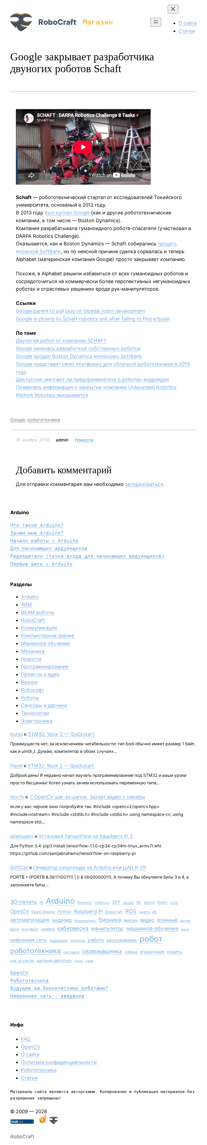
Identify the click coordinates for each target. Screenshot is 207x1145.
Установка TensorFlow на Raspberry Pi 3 (86, 836)
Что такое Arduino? (37, 525)
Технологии (35, 713)
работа (96, 940)
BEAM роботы (37, 612)
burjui (16, 734)
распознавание (121, 940)
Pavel (16, 765)
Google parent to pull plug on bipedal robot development (80, 311)
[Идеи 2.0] (42, 1122)
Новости (84, 440)
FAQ (25, 1039)
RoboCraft (57, 22)
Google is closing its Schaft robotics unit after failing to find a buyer (93, 319)
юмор (89, 961)
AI (41, 902)
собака (131, 951)
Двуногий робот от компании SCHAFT (61, 340)
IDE (138, 902)
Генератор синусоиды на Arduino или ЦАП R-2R (89, 867)
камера (47, 929)
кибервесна (72, 928)
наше (185, 929)
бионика (110, 920)
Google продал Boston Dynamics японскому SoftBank (79, 356)
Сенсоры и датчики (44, 705)
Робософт (32, 690)
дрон (14, 929)
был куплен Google (67, 212)
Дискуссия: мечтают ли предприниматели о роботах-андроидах (92, 379)
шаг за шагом (22, 960)
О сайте (30, 1054)
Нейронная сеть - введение (47, 996)
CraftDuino (102, 902)
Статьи (29, 1078)
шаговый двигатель (54, 960)
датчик (185, 921)
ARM (26, 604)
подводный (58, 940)
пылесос (77, 940)
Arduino (30, 597)
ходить (174, 951)
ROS (130, 911)
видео (147, 920)
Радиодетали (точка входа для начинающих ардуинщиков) (87, 556)
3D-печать (23, 902)
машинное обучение (152, 928)
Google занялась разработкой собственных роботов (78, 348)
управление (152, 951)
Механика (32, 651)
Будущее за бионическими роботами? (59, 988)
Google (17, 419)
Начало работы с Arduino (44, 541)
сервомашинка (102, 951)
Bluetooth (84, 902)
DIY (116, 902)
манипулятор (107, 928)
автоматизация (29, 920)
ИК (154, 912)
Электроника (36, 721)
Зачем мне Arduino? (37, 533)
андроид (62, 920)
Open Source (43, 911)
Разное (29, 682)
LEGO (174, 902)
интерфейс (30, 929)
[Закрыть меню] (173, 9)
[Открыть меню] (155, 22)
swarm (144, 912)
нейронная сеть (28, 940)
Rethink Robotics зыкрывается (52, 395)
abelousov (21, 836)
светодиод (71, 952)
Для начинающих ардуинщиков (48, 548)
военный (167, 920)
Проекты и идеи (40, 674)
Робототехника (29, 980)
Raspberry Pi (88, 911)
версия (130, 920)
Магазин (98, 22)
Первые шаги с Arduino (41, 564)
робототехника (43, 419)
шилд (79, 961)
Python (64, 911)
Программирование (44, 666)
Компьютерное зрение (47, 635)
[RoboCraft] (53, 1122)
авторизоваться (144, 484)
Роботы (30, 698)
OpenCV (19, 911)
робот (151, 939)
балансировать (85, 921)
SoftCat (19, 867)
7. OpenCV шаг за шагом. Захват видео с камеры (87, 797)
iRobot (149, 902)
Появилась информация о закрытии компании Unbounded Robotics (96, 387)
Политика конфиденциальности (59, 1062)
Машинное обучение (45, 643)
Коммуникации (39, 628)
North (17, 797)
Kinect (162, 902)
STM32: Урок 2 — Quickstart (61, 734)
